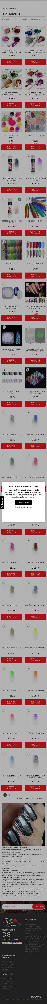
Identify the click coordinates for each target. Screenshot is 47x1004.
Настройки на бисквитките (23, 507)
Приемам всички (23, 502)
